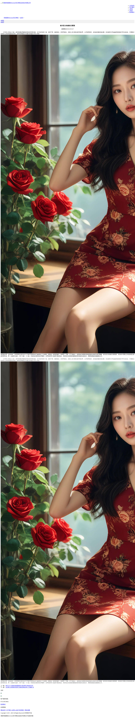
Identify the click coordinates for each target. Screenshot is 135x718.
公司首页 (131, 5)
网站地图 (27, 710)
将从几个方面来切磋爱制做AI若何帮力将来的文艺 (19, 685)
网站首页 (3, 710)
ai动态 (131, 10)
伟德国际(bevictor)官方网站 (11, 17)
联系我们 (131, 12)
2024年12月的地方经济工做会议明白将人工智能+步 (20, 687)
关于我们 (131, 7)
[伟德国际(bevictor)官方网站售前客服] (1, 693)
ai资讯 (131, 9)
